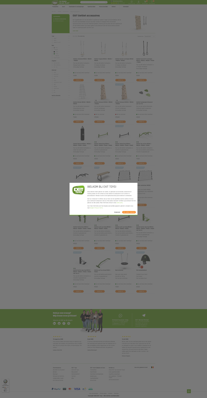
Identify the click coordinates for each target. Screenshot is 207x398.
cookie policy (119, 203)
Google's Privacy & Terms (96, 208)
